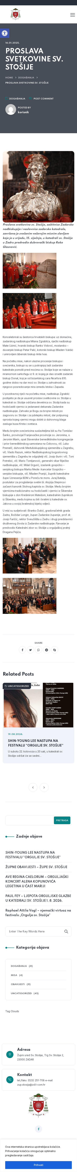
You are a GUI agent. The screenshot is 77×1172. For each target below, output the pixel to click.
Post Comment (44, 99)
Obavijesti (18, 984)
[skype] (54, 649)
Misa (14, 975)
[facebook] (22, 649)
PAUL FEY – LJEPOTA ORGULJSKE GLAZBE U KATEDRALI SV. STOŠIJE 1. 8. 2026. (38, 898)
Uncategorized (18, 686)
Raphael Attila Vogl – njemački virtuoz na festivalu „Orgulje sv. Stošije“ (38, 913)
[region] (38, 1155)
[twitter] (30, 649)
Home (9, 78)
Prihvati (38, 1164)
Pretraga (62, 821)
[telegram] (46, 649)
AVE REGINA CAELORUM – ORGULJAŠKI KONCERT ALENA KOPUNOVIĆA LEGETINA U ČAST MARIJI (36, 881)
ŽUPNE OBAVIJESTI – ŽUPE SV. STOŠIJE (36, 867)
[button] (4, 33)
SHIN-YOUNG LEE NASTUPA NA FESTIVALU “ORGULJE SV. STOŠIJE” (35, 743)
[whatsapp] (38, 649)
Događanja (26, 78)
